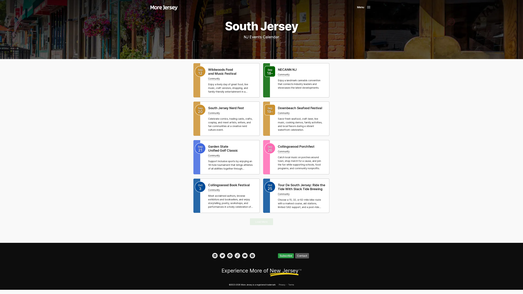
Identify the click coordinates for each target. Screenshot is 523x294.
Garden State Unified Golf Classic (223, 149)
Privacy (282, 284)
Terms (291, 284)
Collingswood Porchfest (296, 146)
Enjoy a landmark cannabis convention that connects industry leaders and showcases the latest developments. (299, 84)
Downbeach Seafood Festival (300, 108)
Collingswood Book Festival (229, 185)
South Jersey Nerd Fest (226, 108)
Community (214, 78)
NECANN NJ (287, 70)
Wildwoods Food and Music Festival (222, 72)
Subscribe (286, 255)
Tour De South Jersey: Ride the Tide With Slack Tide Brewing (301, 187)
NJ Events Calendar (261, 37)
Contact (302, 255)
